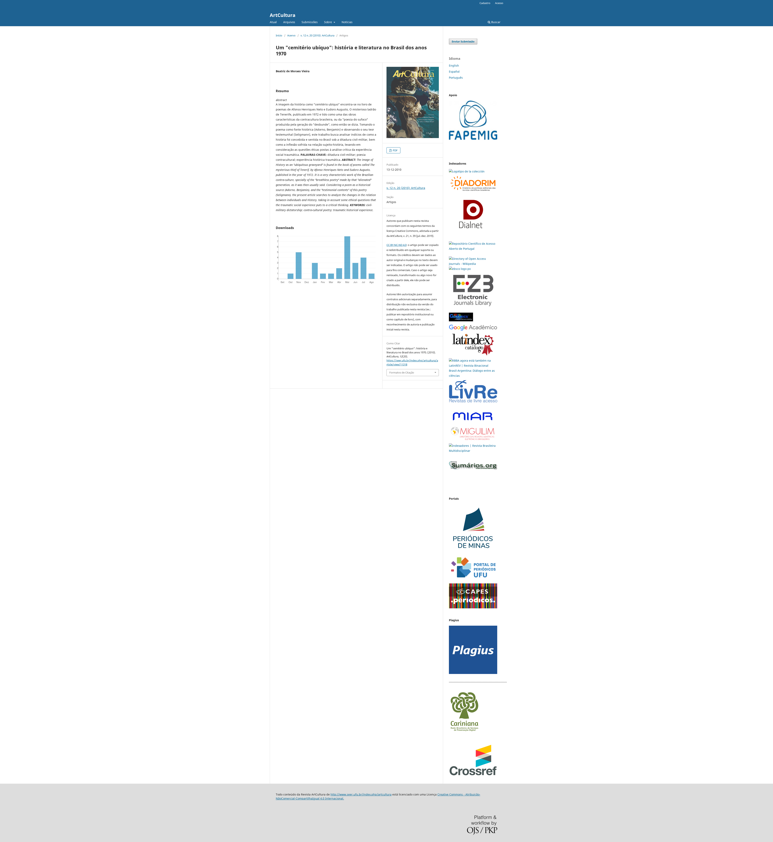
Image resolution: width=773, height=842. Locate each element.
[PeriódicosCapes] (473, 607)
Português (456, 77)
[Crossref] (473, 775)
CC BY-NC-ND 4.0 (396, 245)
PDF (395, 150)
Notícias (347, 22)
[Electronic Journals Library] (473, 308)
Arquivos (289, 22)
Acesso (499, 3)
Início (279, 35)
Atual (273, 22)
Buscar (495, 22)
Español (454, 71)
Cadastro (485, 3)
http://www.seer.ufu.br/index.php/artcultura (361, 794)
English (454, 65)
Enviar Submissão (463, 41)
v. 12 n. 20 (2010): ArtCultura (317, 35)
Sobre (328, 22)
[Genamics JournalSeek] (461, 322)
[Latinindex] (473, 355)
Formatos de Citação (401, 372)
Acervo (291, 35)
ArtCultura (283, 15)
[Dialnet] (473, 192)
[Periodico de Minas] (473, 551)
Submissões (310, 22)
